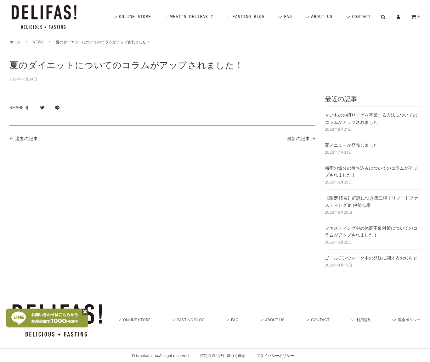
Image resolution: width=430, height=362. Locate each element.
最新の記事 (298, 138)
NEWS (38, 42)
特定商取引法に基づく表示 (223, 355)
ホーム (15, 42)
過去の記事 (26, 138)
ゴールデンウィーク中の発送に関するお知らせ (371, 258)
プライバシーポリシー (275, 355)
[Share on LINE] (57, 107)
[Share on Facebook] (27, 107)
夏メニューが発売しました (351, 145)
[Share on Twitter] (42, 107)
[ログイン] (398, 16)
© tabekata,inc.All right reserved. (161, 355)
